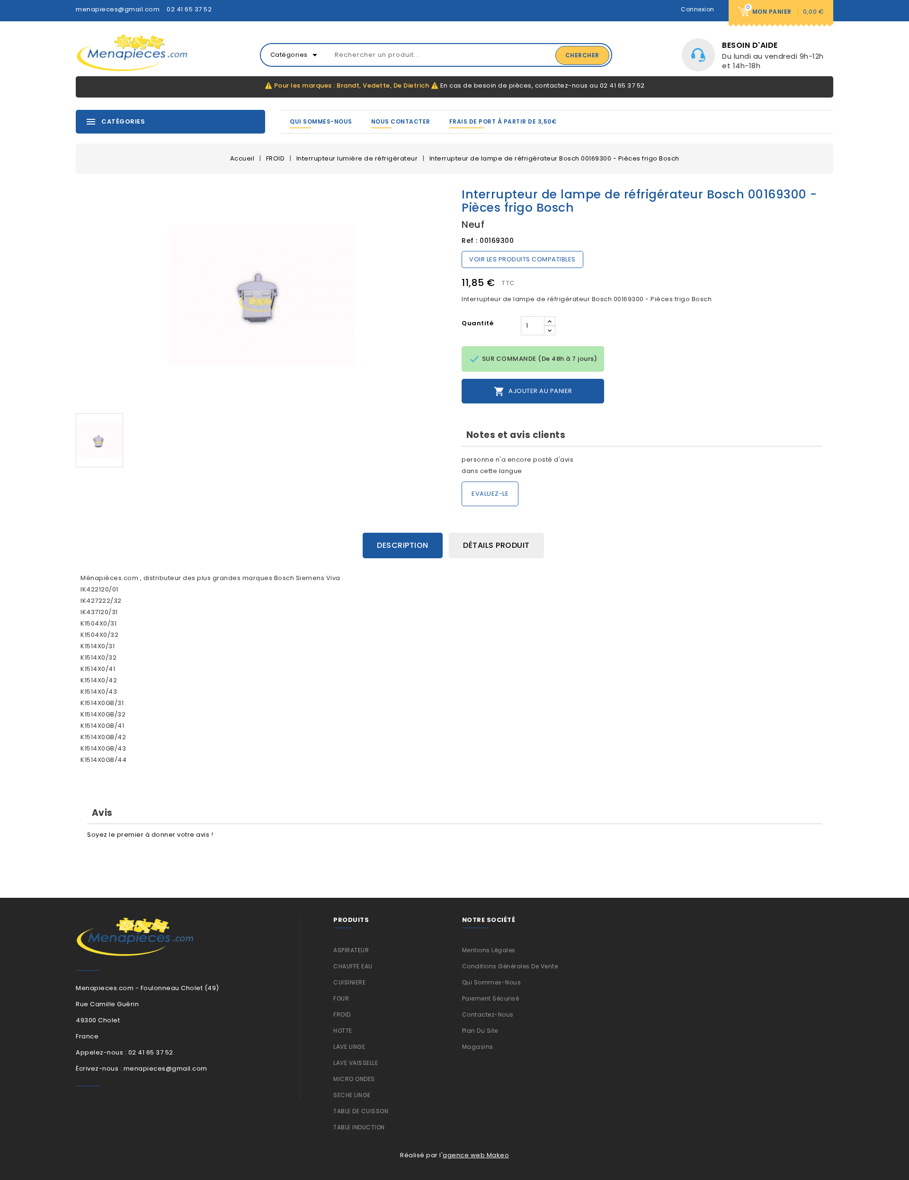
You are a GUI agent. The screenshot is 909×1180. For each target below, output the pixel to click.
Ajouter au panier (533, 391)
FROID (342, 1014)
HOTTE (342, 1031)
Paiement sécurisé (490, 998)
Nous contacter (400, 121)
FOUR (341, 998)
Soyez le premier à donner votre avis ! (150, 834)
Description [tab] (402, 545)
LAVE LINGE (349, 1047)
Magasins (477, 1047)
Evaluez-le (490, 493)
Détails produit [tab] (496, 545)
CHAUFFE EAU (353, 966)
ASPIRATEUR (351, 950)
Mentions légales (489, 950)
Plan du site (480, 1031)
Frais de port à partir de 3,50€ (503, 121)
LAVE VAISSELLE (355, 1063)
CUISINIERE (349, 982)
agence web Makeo (476, 1155)
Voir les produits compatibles (522, 259)
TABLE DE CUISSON (360, 1111)
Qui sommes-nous (321, 121)
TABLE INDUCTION (359, 1127)
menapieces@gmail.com (118, 9)
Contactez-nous (488, 1014)
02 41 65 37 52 (189, 9)
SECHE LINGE (352, 1095)
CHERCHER (582, 55)
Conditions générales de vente (510, 966)
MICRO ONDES (354, 1079)
